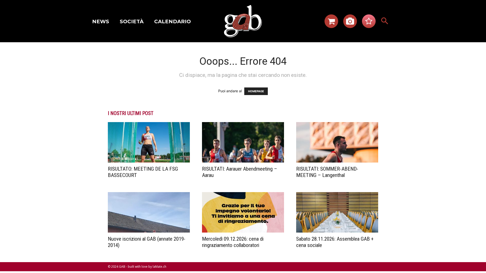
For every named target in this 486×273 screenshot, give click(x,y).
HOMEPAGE (256, 91)
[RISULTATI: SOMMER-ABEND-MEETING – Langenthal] (337, 142)
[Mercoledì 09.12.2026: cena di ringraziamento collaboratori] (243, 212)
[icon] (331, 22)
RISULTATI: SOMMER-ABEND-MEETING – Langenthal (327, 172)
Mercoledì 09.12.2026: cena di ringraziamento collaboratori (233, 242)
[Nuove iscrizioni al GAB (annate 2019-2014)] (149, 212)
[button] (385, 21)
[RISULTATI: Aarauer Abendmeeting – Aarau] (243, 142)
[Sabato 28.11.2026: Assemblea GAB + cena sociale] (337, 212)
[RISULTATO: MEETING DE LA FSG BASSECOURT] (149, 142)
